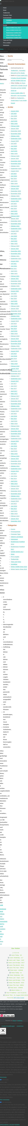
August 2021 (15, 261)
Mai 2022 (14, 238)
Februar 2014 (15, 486)
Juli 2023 (13, 203)
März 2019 (14, 333)
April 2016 (14, 421)
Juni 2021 (14, 266)
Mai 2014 (14, 478)
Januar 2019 (15, 338)
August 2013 (15, 501)
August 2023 (15, 201)
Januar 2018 (15, 368)
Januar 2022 (15, 248)
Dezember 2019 (16, 311)
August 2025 (15, 141)
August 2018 (15, 351)
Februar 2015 (15, 456)
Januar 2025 (15, 158)
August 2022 (15, 231)
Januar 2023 (15, 218)
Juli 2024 (13, 173)
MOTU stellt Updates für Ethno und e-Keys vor (2, 934)
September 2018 (16, 348)
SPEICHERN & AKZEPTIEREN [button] (10, 1124)
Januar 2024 (15, 188)
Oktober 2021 (15, 256)
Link (1, 905)
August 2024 (15, 171)
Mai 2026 (14, 118)
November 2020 (16, 283)
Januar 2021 (15, 278)
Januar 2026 (15, 128)
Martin (2, 83)
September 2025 (16, 138)
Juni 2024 (14, 176)
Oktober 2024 (15, 166)
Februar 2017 (15, 396)
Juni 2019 (14, 326)
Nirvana (14, 1020)
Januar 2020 (15, 308)
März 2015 (14, 453)
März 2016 (14, 423)
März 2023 (14, 213)
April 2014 (14, 481)
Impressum (14, 539)
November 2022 (16, 223)
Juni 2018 (14, 356)
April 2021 (14, 271)
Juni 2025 (14, 146)
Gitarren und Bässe (17, 537)
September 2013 (16, 498)
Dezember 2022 (16, 221)
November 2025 (16, 133)
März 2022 (14, 243)
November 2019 (16, 313)
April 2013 (14, 511)
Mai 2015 (14, 448)
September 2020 (16, 288)
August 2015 (15, 441)
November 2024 (16, 163)
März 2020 (14, 303)
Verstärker (14, 564)
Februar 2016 (15, 426)
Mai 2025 (14, 148)
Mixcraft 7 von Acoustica (18, 95)
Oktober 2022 (15, 226)
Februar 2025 (15, 156)
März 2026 (14, 123)
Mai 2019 (14, 328)
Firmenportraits (15, 532)
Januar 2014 (15, 488)
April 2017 (14, 391)
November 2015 (16, 433)
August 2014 (15, 471)
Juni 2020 (14, 296)
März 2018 (14, 363)
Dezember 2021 (16, 251)
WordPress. (20, 1020)
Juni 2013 (14, 506)
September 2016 (16, 408)
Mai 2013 (14, 508)
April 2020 (14, 301)
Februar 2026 (15, 126)
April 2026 (14, 121)
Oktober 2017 (15, 376)
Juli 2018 (13, 353)
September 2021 (16, 258)
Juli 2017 (13, 383)
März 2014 (14, 483)
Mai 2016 (14, 418)
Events (13, 529)
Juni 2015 (14, 446)
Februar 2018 (15, 366)
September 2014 (16, 468)
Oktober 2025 (15, 136)
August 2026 (15, 111)
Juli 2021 (13, 263)
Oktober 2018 (15, 346)
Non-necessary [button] (4, 1099)
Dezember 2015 (16, 431)
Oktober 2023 (15, 196)
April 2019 (14, 331)
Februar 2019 (15, 336)
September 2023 (16, 198)
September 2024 (16, 168)
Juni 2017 (14, 386)
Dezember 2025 (16, 131)
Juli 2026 (13, 113)
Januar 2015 (15, 458)
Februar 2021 (15, 276)
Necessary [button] (3, 1077)
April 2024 (14, 181)
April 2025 (14, 151)
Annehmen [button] (20, 1026)
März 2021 (14, 273)
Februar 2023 (15, 216)
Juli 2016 (13, 413)
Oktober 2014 (15, 466)
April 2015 (14, 451)
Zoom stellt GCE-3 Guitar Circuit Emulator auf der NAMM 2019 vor (19, 78)
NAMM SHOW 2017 (17, 552)
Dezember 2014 (16, 461)
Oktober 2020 (15, 286)
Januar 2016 (15, 428)
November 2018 (16, 343)
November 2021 (16, 253)
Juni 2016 (14, 416)
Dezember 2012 (16, 521)
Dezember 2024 (16, 161)
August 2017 (15, 381)
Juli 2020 (13, 293)
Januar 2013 (15, 518)
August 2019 (15, 321)
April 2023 (14, 211)
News (2, 49)
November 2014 (16, 463)
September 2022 (16, 228)
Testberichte (14, 559)
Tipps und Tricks (16, 562)
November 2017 (16, 373)
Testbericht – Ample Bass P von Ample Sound (19, 100)
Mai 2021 (14, 268)
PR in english (15, 557)
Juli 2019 (13, 323)
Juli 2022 (13, 233)
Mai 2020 (14, 298)
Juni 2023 (14, 206)
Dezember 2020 (16, 281)
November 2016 (16, 403)
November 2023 (16, 193)
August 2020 (15, 291)
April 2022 (14, 241)
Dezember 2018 (16, 341)
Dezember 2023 (16, 191)
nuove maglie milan (17, 93)
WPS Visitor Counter (19, 997)
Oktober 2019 (15, 316)
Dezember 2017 (16, 371)
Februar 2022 (15, 246)
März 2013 (14, 513)
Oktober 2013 (15, 496)
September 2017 (16, 378)
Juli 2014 (13, 473)
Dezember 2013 (16, 491)
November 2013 (16, 493)
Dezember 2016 (16, 401)
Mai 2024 (14, 178)
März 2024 (14, 183)
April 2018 (14, 361)
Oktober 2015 (15, 436)
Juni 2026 (14, 116)
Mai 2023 (14, 208)
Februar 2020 (15, 306)
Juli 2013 (13, 503)
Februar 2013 (15, 516)
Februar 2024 (15, 186)
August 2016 (15, 411)
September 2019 (16, 318)
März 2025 (14, 153)
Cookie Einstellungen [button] (8, 1026)
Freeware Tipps (16, 534)
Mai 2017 (14, 388)
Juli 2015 (13, 443)
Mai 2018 (14, 358)
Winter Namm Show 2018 (19, 569)
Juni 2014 (14, 476)
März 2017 (14, 393)
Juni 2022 (14, 236)
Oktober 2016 (15, 406)
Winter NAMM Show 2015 (19, 566)
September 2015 (16, 438)
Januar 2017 (15, 398)
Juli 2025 (13, 143)
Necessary (5, 1079)
